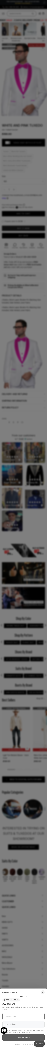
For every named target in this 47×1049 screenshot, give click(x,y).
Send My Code (23, 1037)
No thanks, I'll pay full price (23, 1044)
